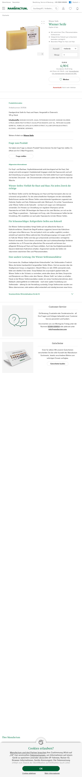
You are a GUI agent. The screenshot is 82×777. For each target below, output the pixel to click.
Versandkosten (74, 71)
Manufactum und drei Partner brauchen (28, 752)
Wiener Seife (28, 135)
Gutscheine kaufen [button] (57, 364)
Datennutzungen (37, 755)
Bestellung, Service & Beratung (50, 2)
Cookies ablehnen (29, 773)
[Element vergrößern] (42, 53)
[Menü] (3, 8)
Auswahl (56, 49)
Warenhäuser (6, 2)
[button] (42, 22)
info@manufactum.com (57, 329)
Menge (56, 55)
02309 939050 (54, 326)
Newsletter (16, 2)
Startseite (5, 15)
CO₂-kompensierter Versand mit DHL (64, 73)
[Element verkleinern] (38, 53)
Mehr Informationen (52, 773)
